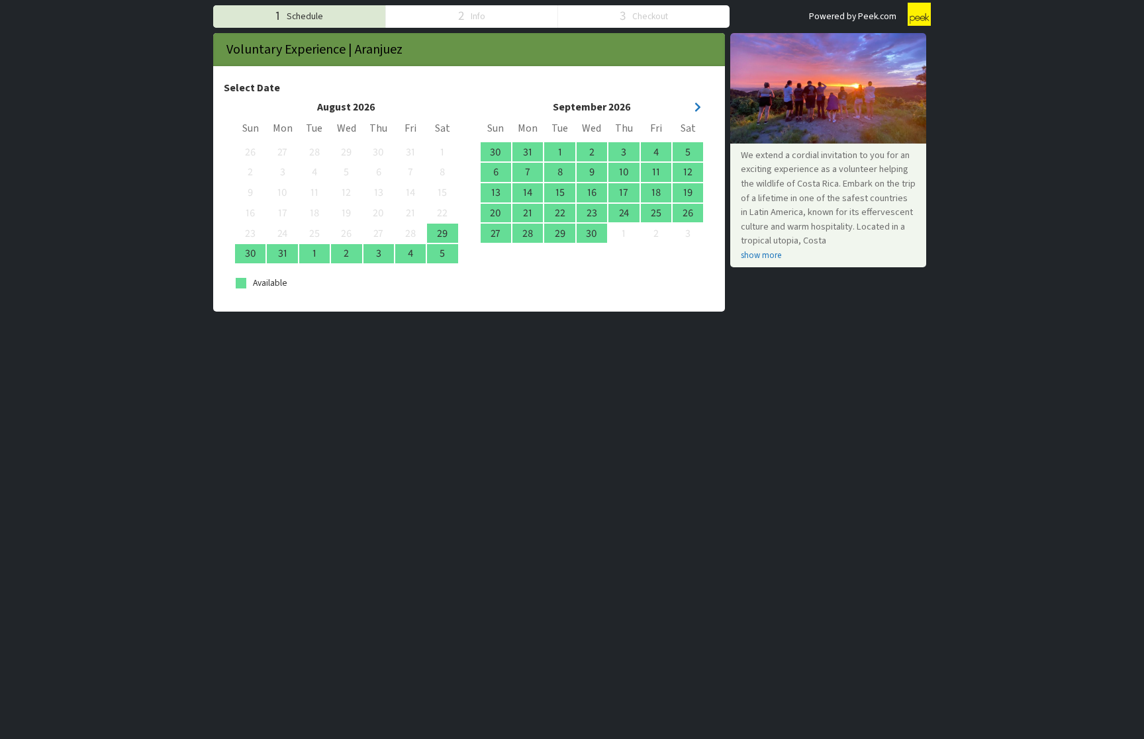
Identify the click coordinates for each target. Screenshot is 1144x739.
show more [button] (761, 255)
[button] (299, 16)
